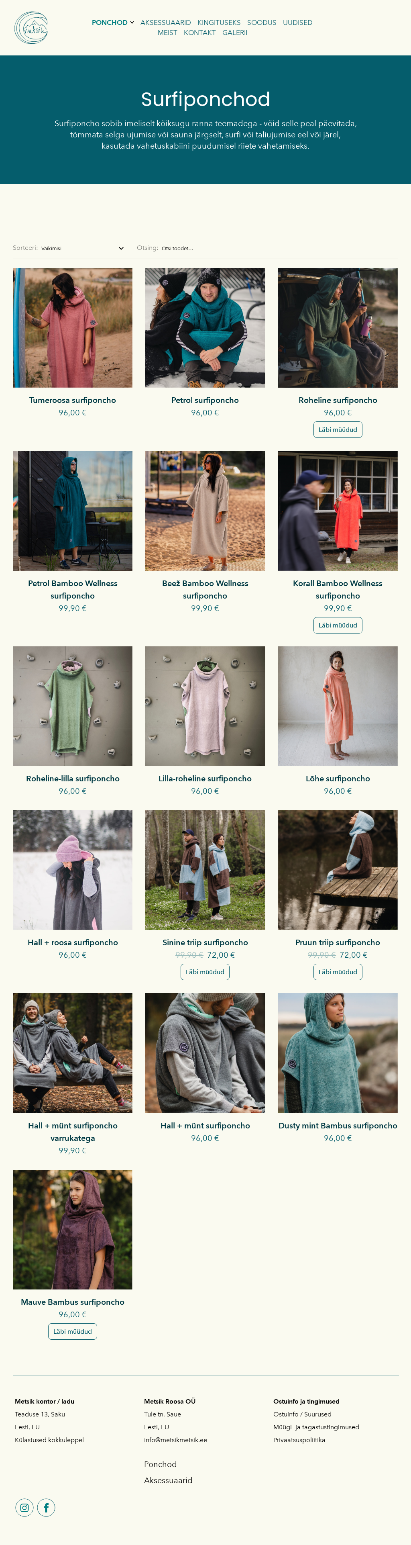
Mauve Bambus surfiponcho (72, 1302)
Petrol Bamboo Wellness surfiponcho (73, 589)
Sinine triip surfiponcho (205, 942)
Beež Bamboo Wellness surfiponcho (205, 589)
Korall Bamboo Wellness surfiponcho (338, 589)
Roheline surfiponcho (338, 400)
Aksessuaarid (165, 22)
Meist (167, 33)
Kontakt (200, 33)
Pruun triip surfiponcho (337, 942)
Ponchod (110, 22)
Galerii (234, 33)
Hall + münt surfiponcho (205, 1125)
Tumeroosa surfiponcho (72, 400)
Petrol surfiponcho (205, 400)
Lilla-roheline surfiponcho (205, 778)
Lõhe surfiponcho (338, 778)
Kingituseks (219, 22)
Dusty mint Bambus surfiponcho (338, 1125)
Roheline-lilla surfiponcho (73, 778)
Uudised (298, 22)
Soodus (262, 22)
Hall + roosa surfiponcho (73, 942)
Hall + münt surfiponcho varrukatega (73, 1132)
